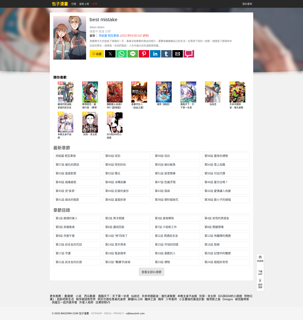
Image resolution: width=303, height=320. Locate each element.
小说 (78, 296)
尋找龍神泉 (242, 299)
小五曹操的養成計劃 (191, 299)
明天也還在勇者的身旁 (112, 299)
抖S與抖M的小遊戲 (230, 296)
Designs (228, 299)
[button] (110, 53)
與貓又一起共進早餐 (64, 302)
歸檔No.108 (135, 299)
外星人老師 (86, 302)
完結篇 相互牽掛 (109, 35)
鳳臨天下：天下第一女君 (113, 296)
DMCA (107, 313)
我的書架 (247, 3)
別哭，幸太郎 (207, 296)
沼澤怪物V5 (102, 302)
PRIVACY (118, 313)
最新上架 (84, 3)
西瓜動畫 (89, 296)
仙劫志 (135, 296)
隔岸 (161, 299)
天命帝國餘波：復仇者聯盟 (158, 296)
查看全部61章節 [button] (151, 272)
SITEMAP (96, 313)
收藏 (98, 54)
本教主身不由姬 (187, 296)
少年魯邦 (171, 299)
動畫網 (69, 296)
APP (94, 3)
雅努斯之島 (213, 299)
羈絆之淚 (150, 299)
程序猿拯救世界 (86, 299)
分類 (73, 3)
